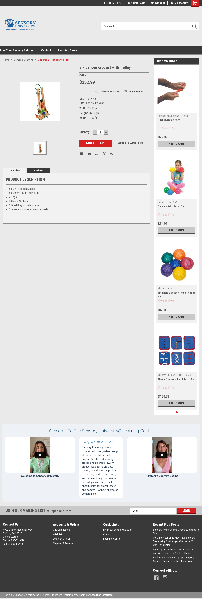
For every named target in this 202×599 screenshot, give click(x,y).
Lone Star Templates (101, 595)
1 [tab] (177, 412)
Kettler (161, 202)
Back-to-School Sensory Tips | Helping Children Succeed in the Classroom (173, 559)
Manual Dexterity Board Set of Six (176, 379)
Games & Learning (23, 60)
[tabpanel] (176, 108)
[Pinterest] (111, 153)
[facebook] (156, 577)
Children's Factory (166, 375)
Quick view (176, 109)
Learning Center (68, 50)
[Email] (89, 153)
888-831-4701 (114, 3)
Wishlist (160, 3)
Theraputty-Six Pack (169, 119)
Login (56, 538)
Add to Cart (176, 143)
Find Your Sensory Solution (17, 50)
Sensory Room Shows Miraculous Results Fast (176, 531)
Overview (14, 170)
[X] (104, 153)
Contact (46, 50)
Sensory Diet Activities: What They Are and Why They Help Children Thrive (174, 551)
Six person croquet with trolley (53, 60)
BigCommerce (71, 595)
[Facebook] (81, 153)
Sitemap (46, 595)
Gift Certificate (136, 3)
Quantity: (84, 132)
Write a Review (133, 91)
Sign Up (66, 538)
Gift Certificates (61, 529)
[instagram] (165, 577)
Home (6, 60)
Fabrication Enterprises (169, 115)
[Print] (96, 153)
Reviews (38, 170)
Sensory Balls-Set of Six (171, 206)
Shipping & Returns (63, 543)
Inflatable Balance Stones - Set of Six (176, 294)
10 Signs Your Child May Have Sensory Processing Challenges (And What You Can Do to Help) (174, 541)
